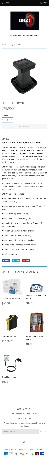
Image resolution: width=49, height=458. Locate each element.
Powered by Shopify (35, 449)
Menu (7, 3)
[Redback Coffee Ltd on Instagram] (24, 442)
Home (4, 45)
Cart (45, 3)
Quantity (5, 115)
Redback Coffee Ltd (18, 449)
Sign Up (43, 432)
